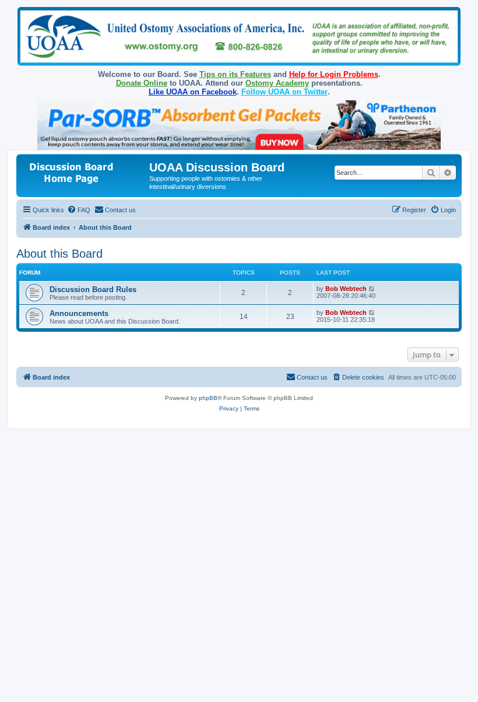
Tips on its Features (235, 74)
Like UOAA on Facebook (193, 91)
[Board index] (84, 171)
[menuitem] (78, 210)
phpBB (208, 398)
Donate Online (141, 83)
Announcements (79, 313)
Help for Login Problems (333, 74)
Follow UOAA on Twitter (284, 91)
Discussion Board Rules (93, 289)
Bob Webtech (346, 288)
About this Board (59, 253)
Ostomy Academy (277, 83)
